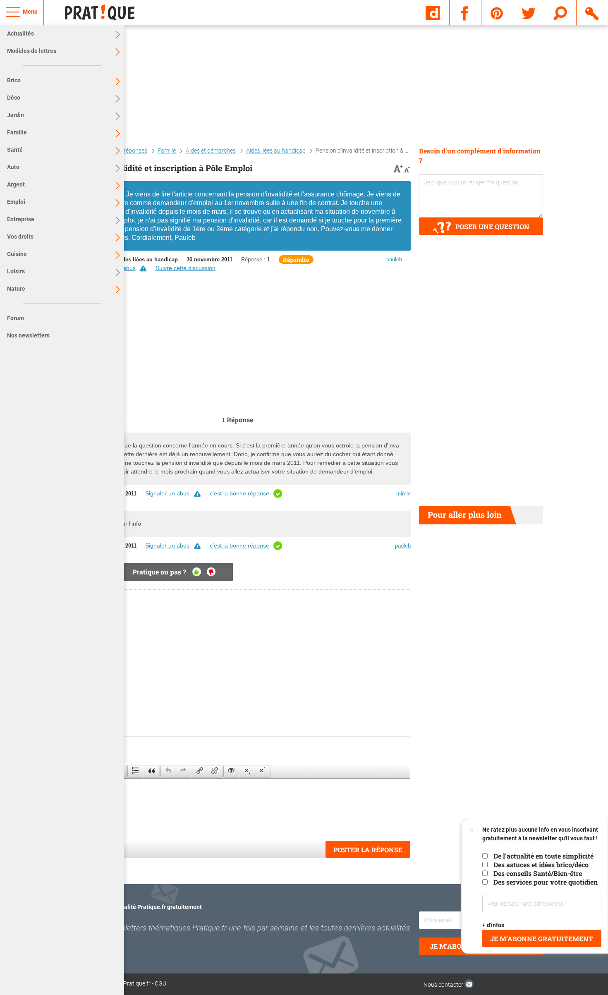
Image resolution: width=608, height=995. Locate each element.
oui (196, 571)
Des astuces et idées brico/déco (541, 864)
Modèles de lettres (31, 51)
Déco (13, 97)
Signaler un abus (167, 493)
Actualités (20, 33)
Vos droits (20, 236)
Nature (16, 288)
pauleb (394, 259)
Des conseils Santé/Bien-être (537, 873)
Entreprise (20, 219)
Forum (15, 318)
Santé (15, 149)
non (211, 571)
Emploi (16, 202)
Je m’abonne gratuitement (542, 938)
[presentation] (135, 771)
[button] (135, 771)
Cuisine (17, 254)
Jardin (15, 115)
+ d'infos (494, 925)
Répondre (296, 259)
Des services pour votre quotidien (545, 882)
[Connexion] (592, 12)
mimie (403, 493)
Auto (13, 167)
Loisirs (16, 271)
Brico (14, 80)
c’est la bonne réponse (239, 493)
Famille (17, 132)
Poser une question (492, 226)
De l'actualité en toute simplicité (543, 855)
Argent (16, 184)
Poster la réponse (367, 849)
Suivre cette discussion (185, 268)
